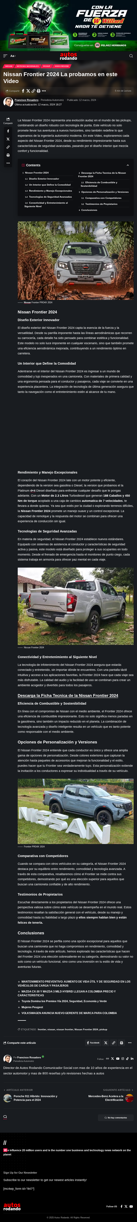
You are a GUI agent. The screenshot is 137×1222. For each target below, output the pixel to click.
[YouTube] (118, 1059)
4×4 (32, 490)
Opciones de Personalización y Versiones (105, 192)
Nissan (8, 66)
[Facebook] (121, 1206)
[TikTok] (127, 1059)
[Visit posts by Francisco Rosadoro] (8, 102)
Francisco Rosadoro (26, 100)
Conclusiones (89, 210)
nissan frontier (64, 1029)
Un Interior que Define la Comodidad (50, 184)
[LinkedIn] (132, 1059)
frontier (42, 1029)
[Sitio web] (107, 1059)
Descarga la (68, 695)
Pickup (46, 66)
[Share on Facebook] (23, 91)
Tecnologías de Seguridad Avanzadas (50, 196)
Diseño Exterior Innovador (44, 178)
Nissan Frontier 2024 (37, 172)
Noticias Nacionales (28, 66)
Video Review (62, 66)
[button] (6, 56)
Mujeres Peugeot (32, 1007)
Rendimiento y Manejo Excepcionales (50, 190)
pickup (103, 1029)
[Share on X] (28, 91)
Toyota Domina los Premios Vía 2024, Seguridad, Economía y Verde (64, 1001)
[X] (112, 1059)
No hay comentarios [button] (117, 1118)
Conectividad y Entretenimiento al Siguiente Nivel (46, 204)
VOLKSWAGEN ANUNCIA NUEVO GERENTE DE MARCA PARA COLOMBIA (69, 1013)
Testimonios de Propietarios (101, 204)
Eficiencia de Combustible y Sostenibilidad (99, 184)
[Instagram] (122, 1059)
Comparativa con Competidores (103, 198)
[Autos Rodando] (68, 56)
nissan (51, 1029)
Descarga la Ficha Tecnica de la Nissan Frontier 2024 (102, 175)
